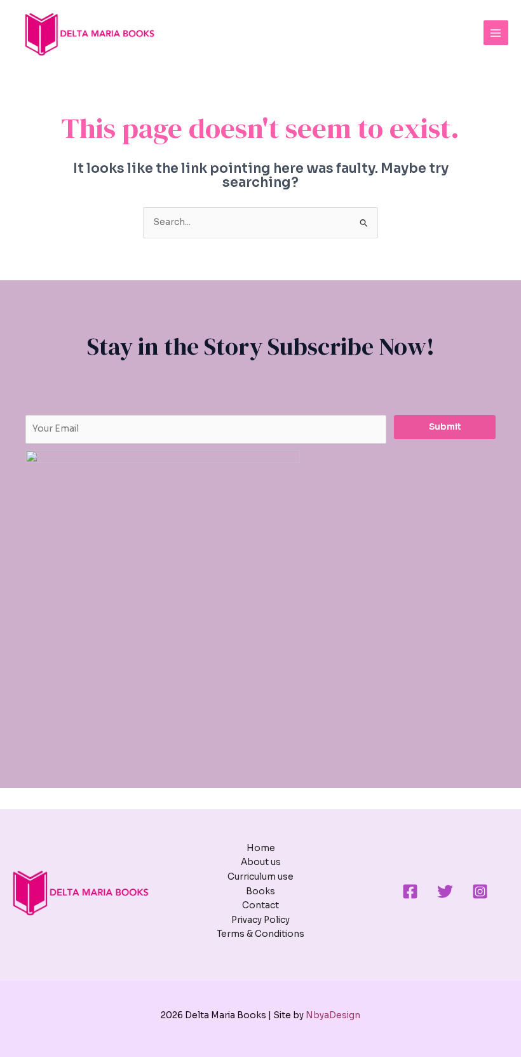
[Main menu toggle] (496, 32)
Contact (260, 905)
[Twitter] (445, 891)
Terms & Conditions (260, 934)
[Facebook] (410, 891)
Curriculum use (260, 876)
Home (261, 848)
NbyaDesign (333, 1015)
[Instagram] (480, 891)
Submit (445, 426)
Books (260, 891)
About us (261, 862)
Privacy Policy (260, 920)
